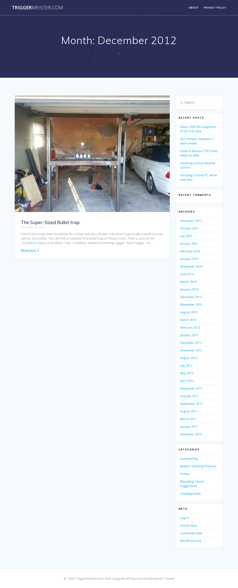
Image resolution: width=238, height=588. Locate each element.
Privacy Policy (215, 7)
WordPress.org (190, 541)
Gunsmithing (189, 459)
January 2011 (189, 427)
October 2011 (189, 396)
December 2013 (191, 297)
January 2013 (189, 335)
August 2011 (188, 411)
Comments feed (191, 533)
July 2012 (186, 366)
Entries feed (188, 525)
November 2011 (191, 388)
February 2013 (190, 327)
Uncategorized (190, 493)
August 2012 (188, 358)
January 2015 (189, 259)
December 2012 (191, 343)
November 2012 (191, 350)
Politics (185, 474)
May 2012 (186, 373)
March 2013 (188, 320)
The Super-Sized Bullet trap (50, 222)
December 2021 (191, 221)
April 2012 (187, 381)
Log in (184, 518)
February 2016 (190, 251)
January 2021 (189, 244)
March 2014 (188, 282)
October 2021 (189, 228)
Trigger (37, 7)
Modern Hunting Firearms (198, 466)
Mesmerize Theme (161, 578)
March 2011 (188, 419)
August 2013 (188, 312)
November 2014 (191, 266)
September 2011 (191, 404)
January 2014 (189, 289)
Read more (28, 250)
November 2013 (191, 305)
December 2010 (191, 434)
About (194, 7)
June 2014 (187, 274)
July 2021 (186, 236)
